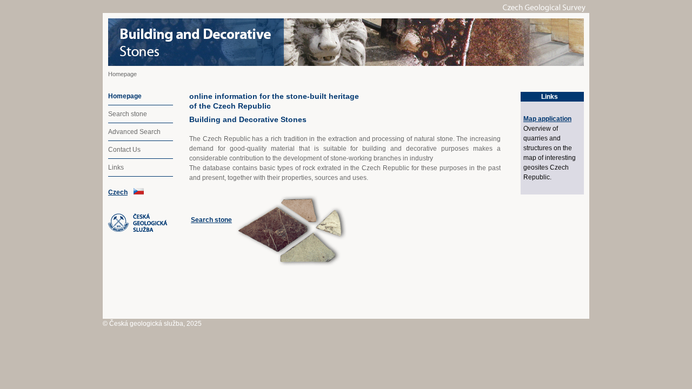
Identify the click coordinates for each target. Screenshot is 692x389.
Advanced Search (134, 132)
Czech (118, 192)
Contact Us (124, 149)
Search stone (127, 114)
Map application (547, 119)
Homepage (125, 96)
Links (116, 167)
